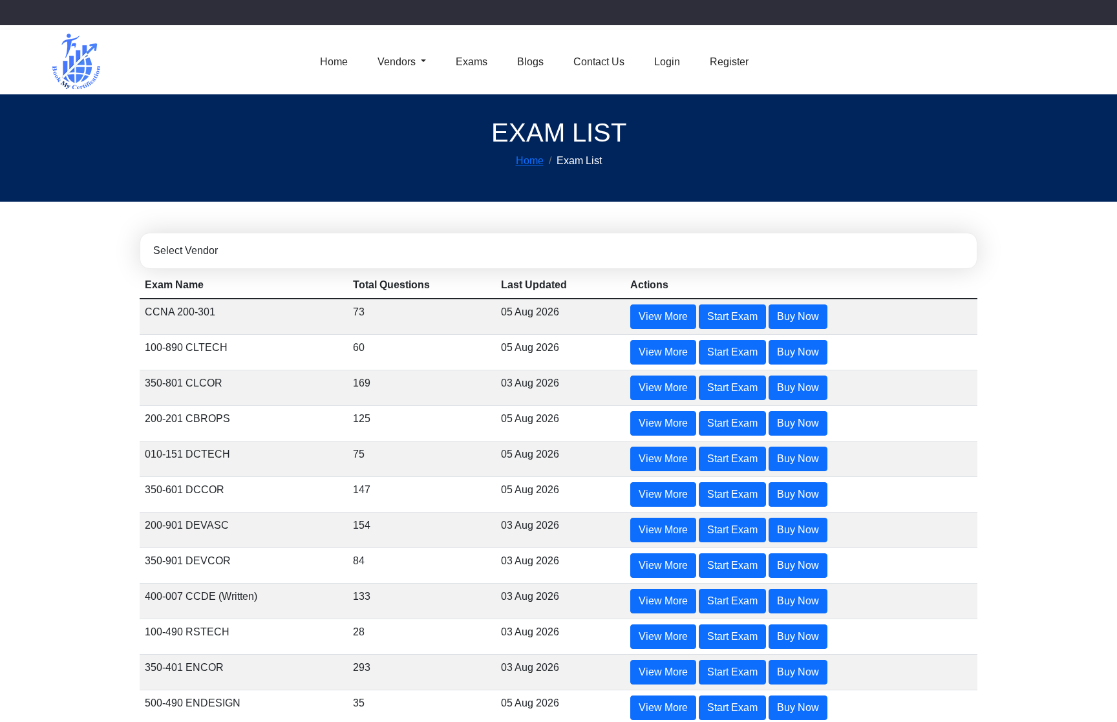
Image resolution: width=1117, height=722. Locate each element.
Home (333, 61)
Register (727, 61)
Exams (470, 61)
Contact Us (595, 61)
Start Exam (797, 316)
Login (665, 61)
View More (730, 316)
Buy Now (860, 316)
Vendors (398, 61)
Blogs (527, 61)
